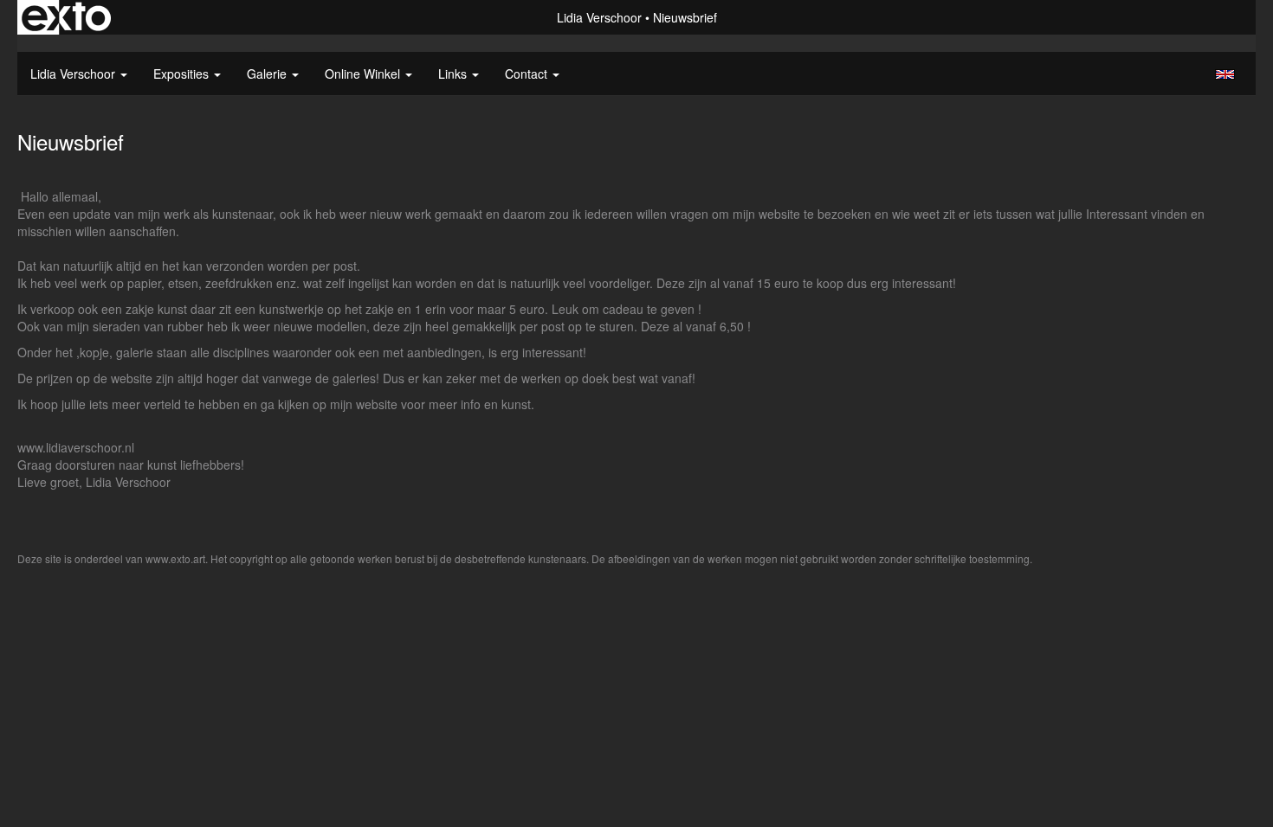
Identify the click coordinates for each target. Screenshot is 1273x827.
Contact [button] (528, 73)
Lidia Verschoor (599, 17)
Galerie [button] (268, 73)
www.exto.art (175, 558)
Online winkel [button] (364, 73)
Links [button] (454, 73)
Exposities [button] (182, 73)
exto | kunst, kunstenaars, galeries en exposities (66, 17)
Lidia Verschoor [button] (74, 73)
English (1225, 74)
